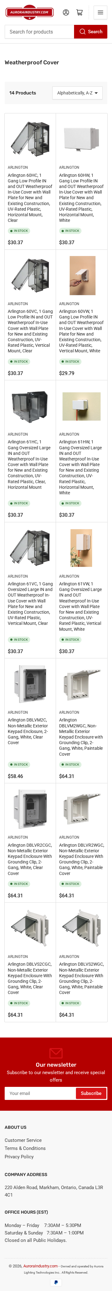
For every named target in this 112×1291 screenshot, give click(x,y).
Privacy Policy (19, 1157)
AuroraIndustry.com (40, 1266)
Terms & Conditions (25, 1148)
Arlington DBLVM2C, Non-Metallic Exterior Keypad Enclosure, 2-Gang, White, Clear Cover (28, 731)
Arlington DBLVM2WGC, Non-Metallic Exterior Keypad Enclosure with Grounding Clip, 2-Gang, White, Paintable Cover (81, 736)
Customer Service (23, 1140)
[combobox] (56, 32)
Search (95, 31)
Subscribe (91, 1093)
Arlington (18, 167)
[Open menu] (100, 12)
